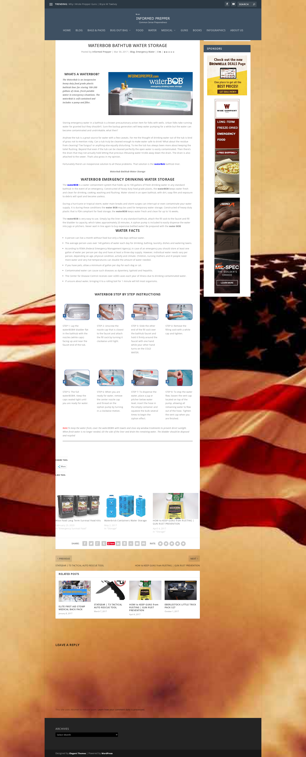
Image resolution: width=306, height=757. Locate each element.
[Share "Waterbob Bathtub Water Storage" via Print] (143, 543)
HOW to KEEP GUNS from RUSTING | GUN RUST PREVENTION (101, 4)
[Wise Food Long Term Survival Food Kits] (78, 506)
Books (197, 30)
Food (139, 30)
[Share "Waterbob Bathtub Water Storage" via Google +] (97, 543)
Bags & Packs (96, 30)
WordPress (107, 753)
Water (152, 30)
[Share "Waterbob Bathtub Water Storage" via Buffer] (124, 543)
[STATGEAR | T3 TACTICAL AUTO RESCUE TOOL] (110, 590)
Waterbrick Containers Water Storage (125, 520)
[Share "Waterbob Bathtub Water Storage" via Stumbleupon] (131, 543)
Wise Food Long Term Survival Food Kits (78, 520)
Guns (184, 30)
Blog (79, 30)
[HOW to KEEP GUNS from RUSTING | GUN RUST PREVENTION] (175, 506)
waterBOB (72, 184)
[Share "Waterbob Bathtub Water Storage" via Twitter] (91, 543)
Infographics (216, 30)
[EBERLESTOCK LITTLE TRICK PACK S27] (181, 590)
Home (67, 30)
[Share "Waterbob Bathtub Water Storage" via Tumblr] (104, 543)
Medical (167, 30)
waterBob (159, 163)
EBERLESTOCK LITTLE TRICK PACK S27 (180, 606)
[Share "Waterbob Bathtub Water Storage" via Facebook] (85, 543)
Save (112, 543)
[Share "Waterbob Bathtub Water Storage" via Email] (137, 543)
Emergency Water (145, 51)
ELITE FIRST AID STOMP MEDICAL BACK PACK (72, 608)
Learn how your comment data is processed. (121, 709)
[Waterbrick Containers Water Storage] (127, 506)
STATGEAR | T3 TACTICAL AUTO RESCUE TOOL (108, 606)
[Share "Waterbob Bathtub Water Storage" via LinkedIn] (118, 543)
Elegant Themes (77, 753)
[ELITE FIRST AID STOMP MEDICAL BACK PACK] (75, 591)
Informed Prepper (101, 51)
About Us (236, 30)
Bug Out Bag (119, 30)
